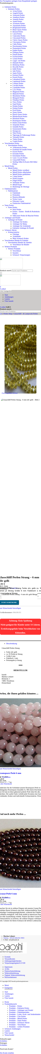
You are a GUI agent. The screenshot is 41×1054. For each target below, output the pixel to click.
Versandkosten (6, 777)
